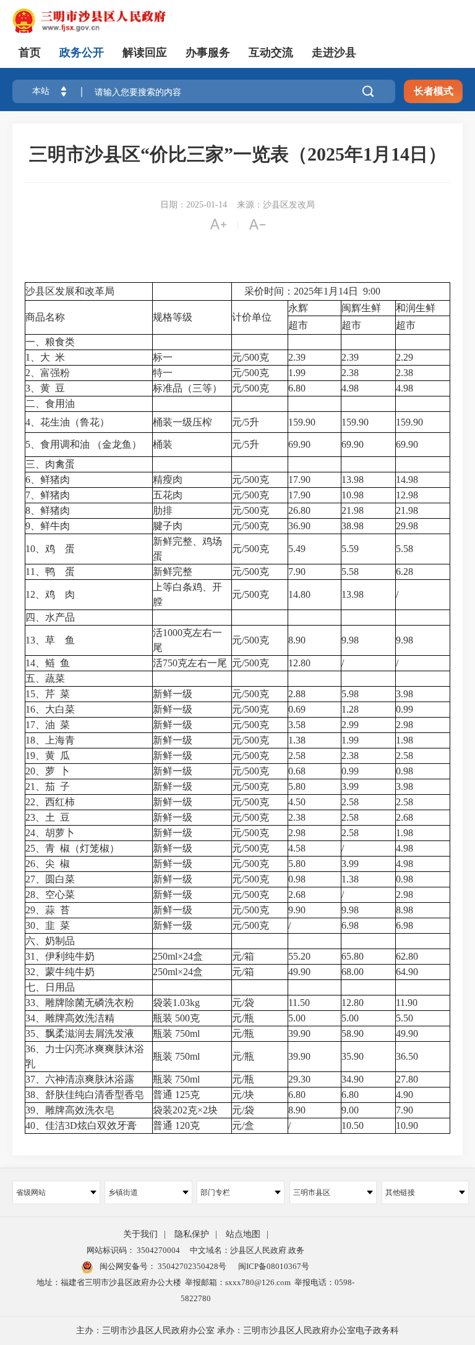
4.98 (351, 388)
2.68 (406, 817)
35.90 (353, 1056)
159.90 (303, 422)
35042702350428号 (191, 1266)
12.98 (408, 495)
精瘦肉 (167, 479)
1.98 (406, 740)
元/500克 (250, 357)
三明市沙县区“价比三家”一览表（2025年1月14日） (238, 154)
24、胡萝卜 (50, 833)
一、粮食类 (50, 342)
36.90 (300, 526)
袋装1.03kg (176, 1002)
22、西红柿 (50, 802)
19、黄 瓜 (47, 755)
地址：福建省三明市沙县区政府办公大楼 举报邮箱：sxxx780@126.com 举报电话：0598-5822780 (195, 1290)
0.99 (406, 709)
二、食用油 (50, 403)
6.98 (351, 925)
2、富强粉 (47, 372)
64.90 (408, 971)
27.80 (408, 1079)
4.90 (406, 1094)
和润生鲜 (415, 308)
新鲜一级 (172, 694)
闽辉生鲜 (361, 308)
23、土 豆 (47, 817)
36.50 (408, 1056)
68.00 (353, 971)
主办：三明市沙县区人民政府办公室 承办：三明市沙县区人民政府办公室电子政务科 (237, 1330)
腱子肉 (167, 526)
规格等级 (172, 317)
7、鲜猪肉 (47, 495)
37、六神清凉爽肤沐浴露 (79, 1079)
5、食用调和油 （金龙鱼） (83, 444)
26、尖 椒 (47, 863)
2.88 (298, 694)
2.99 (351, 724)
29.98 (408, 526)
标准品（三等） (187, 388)
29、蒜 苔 (47, 910)
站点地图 (243, 1234)
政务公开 (81, 52)
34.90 (353, 1079)
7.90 (298, 571)
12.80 (300, 663)
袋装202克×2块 (185, 1110)
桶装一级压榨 (182, 422)
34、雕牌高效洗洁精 (69, 1018)
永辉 (298, 308)
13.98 (352, 479)
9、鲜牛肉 (47, 526)
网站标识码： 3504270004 (133, 1250)
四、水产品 (50, 617)
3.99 (351, 786)
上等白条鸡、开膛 (187, 594)
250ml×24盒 (178, 956)
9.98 (350, 640)
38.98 (352, 526)
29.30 (300, 1079)
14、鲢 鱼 (47, 663)
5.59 (350, 548)
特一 (163, 372)
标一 (163, 357)
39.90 (300, 1033)
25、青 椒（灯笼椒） (72, 848)
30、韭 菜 (47, 925)
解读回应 (144, 52)
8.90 (298, 640)
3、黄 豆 (45, 388)
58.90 (353, 1033)
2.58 (298, 755)
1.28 (351, 709)
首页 (30, 52)
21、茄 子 (47, 786)
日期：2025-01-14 (193, 204)
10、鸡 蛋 (50, 548)
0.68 (298, 771)
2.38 (350, 372)
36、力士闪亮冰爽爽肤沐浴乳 (84, 1056)
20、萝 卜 (47, 771)
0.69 (298, 709)
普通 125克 (176, 1094)
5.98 (351, 694)
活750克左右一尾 (190, 663)
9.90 (298, 910)
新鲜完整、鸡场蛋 (187, 548)
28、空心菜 (50, 894)
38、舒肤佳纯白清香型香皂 (84, 1094)
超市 (298, 325)
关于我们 (140, 1234)
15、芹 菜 (47, 694)
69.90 (300, 444)
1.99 (298, 372)
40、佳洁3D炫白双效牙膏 (81, 1125)
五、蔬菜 (45, 678)
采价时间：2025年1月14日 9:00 (306, 291)
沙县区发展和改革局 (69, 291)
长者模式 (433, 91)
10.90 (408, 1125)
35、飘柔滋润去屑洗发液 (79, 1033)
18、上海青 (50, 740)
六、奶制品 (50, 941)
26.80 (300, 510)
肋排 (163, 510)
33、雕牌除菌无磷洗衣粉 (79, 1002)
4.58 (298, 848)
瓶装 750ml (176, 1033)
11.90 (408, 1002)
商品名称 (45, 317)
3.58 (298, 724)
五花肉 (167, 495)
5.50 (406, 1018)
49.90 (300, 971)
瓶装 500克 (176, 1018)
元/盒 (243, 1125)
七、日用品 (50, 987)
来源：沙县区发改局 (276, 204)
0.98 (406, 771)
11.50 (300, 1002)
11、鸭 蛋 (50, 571)
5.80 (298, 786)
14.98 (408, 479)
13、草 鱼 (50, 640)
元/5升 (245, 422)
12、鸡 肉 (50, 594)
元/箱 (243, 956)
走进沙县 (334, 52)
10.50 (353, 1125)
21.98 (352, 510)
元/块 (243, 1094)
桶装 (163, 444)
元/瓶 (243, 1018)
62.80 (408, 956)
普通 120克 (176, 1125)
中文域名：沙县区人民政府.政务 (247, 1250)
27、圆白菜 (50, 879)
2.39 (298, 357)
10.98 (352, 495)
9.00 (351, 1110)
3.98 (406, 694)
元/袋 (243, 1002)
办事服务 (208, 52)
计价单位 (252, 317)
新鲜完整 (172, 571)
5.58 (406, 548)
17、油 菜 (47, 724)
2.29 (406, 357)
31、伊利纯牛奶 (60, 956)
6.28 (406, 571)
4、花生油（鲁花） (67, 422)
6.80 (298, 388)
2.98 (406, 724)
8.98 (406, 910)
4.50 (298, 802)
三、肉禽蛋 (50, 464)
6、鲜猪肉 (47, 479)
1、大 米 (45, 357)
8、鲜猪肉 (47, 510)
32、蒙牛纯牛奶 (60, 971)
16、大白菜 (50, 709)
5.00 (298, 1018)
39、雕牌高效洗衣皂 (69, 1110)
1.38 (298, 740)
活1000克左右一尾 (187, 640)
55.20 (300, 956)
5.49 (298, 548)
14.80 (300, 594)
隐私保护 (191, 1234)
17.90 (300, 479)
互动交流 (271, 52)
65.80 (353, 956)
